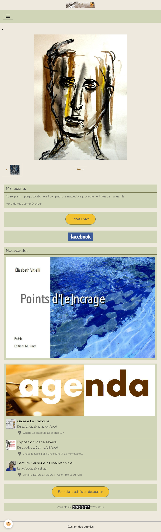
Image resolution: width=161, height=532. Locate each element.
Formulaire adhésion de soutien (80, 492)
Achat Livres (80, 219)
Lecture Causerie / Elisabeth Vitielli (46, 463)
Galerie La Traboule (33, 421)
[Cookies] (8, 523)
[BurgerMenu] (8, 16)
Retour (80, 169)
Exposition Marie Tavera (37, 442)
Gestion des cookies (81, 526)
